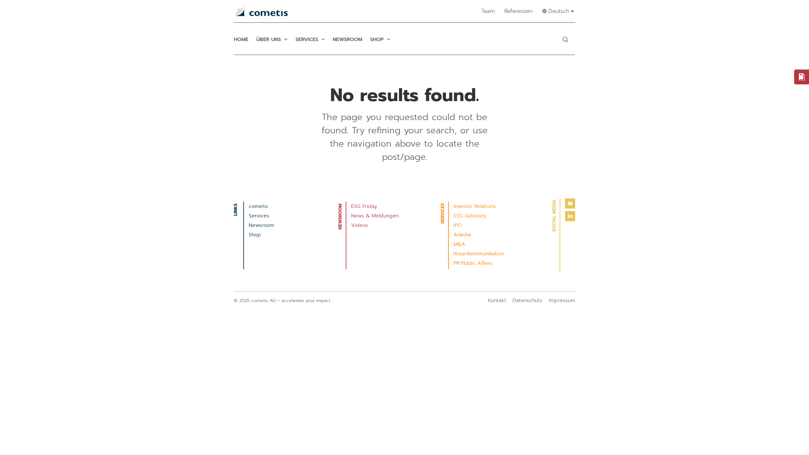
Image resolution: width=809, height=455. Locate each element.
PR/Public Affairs (473, 263)
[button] (565, 39)
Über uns (268, 39)
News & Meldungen (374, 216)
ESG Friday (364, 206)
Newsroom (347, 39)
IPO (457, 225)
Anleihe (462, 235)
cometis (258, 206)
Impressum (562, 300)
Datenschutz (527, 300)
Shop (377, 39)
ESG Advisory (469, 216)
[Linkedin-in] (570, 216)
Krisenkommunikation (478, 254)
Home (241, 39)
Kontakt (497, 300)
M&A (459, 244)
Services (306, 39)
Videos (359, 225)
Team (488, 11)
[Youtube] (570, 203)
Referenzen (518, 11)
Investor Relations (474, 206)
